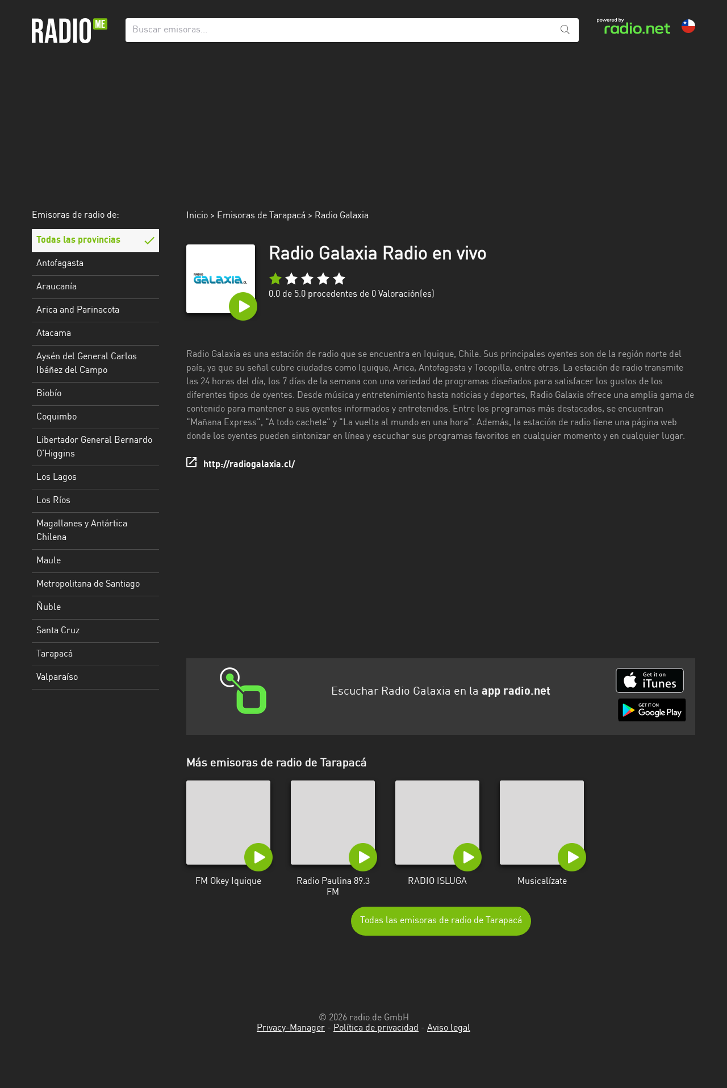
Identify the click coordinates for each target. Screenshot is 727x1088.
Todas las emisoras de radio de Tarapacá (441, 920)
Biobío (48, 393)
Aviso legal (448, 1028)
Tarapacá (54, 654)
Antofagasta (59, 263)
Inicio (197, 216)
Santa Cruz (58, 631)
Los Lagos (56, 477)
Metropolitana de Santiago (88, 584)
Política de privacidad (376, 1028)
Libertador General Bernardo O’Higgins (94, 447)
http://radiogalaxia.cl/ (249, 465)
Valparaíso (57, 677)
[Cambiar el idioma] (688, 26)
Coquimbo (56, 417)
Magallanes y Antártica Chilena (81, 531)
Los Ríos (53, 500)
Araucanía (56, 287)
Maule (48, 561)
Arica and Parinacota (77, 310)
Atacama (53, 333)
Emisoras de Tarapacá (261, 216)
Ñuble (48, 607)
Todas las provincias (78, 240)
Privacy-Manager (291, 1028)
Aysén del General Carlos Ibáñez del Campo (86, 363)
